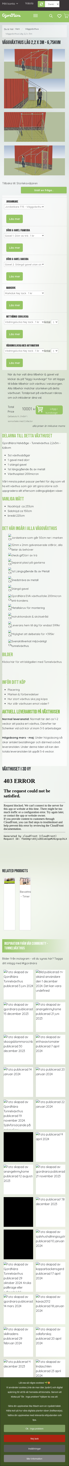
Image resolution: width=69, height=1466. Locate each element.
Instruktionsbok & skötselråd (29, 616)
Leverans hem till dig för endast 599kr (35, 625)
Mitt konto (8, 3)
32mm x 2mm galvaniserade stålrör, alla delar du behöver (36, 547)
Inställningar (34, 1448)
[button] (18, 984)
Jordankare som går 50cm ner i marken (37, 537)
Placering (14, 689)
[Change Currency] (41, 4)
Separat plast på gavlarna (28, 562)
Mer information (34, 1458)
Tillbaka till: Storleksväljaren (20, 183)
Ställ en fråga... (44, 190)
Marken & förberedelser (23, 694)
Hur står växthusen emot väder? (28, 703)
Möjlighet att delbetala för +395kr (32, 634)
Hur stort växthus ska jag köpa (27, 699)
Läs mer (14, 219)
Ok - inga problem (34, 1428)
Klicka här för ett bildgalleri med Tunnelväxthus (32, 662)
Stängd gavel (20, 588)
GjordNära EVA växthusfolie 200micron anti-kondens (36, 598)
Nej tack (35, 1438)
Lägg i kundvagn (52, 410)
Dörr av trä (30, 555)
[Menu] (35, 15)
